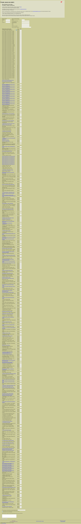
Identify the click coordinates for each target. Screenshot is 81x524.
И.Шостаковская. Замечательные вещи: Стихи (8, 487)
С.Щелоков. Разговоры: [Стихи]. (7, 495)
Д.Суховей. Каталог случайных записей (8, 440)
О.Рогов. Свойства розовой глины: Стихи (8, 387)
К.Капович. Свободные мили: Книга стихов (8, 255)
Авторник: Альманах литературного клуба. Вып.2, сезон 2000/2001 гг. (8, 95)
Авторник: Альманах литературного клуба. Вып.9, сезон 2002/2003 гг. (8, 104)
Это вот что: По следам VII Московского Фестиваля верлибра (8, 502)
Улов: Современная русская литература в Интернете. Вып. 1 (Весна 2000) (8, 463)
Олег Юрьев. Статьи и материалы (7, 506)
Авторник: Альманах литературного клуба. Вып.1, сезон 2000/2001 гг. (8, 84)
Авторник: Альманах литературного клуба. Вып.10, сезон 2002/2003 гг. (8, 86)
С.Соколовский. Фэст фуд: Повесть (7, 421)
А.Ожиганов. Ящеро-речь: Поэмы (7, 353)
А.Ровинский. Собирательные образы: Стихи (8, 385)
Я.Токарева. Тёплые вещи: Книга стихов (8, 450)
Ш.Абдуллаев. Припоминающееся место (8, 80)
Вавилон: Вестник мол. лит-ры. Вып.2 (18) (8, 157)
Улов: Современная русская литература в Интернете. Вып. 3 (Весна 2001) (8, 467)
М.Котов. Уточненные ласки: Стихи (7, 270)
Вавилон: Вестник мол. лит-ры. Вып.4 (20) (8, 159)
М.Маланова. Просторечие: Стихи (7, 311)
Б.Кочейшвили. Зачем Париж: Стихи (7, 273)
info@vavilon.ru (4, 523)
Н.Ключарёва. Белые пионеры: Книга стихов (8, 262)
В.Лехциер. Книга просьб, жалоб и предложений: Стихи (7, 291)
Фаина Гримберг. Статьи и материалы (7, 203)
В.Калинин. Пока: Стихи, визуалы (7, 248)
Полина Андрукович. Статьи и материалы (8, 113)
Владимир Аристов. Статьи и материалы (8, 120)
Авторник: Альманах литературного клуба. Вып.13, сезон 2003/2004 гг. (8, 90)
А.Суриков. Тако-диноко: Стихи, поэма (8, 442)
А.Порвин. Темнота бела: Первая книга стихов (9, 373)
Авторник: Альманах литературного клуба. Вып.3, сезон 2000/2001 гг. (8, 97)
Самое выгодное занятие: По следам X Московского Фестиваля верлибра (7, 395)
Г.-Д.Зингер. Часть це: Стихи (6, 230)
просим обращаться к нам (36, 11)
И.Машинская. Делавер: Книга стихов (7, 313)
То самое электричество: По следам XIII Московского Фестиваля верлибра (8, 449)
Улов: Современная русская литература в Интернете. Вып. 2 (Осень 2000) (8, 465)
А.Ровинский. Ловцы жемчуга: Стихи (7, 386)
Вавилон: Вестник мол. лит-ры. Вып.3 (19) (8, 158)
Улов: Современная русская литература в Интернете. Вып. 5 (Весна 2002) (8, 470)
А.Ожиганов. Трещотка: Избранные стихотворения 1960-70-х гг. (7, 352)
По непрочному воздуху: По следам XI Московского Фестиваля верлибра (7, 362)
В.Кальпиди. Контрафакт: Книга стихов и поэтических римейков (8, 252)
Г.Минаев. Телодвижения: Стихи (7, 321)
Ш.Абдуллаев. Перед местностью (7, 81)
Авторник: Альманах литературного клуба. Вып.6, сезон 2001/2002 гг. (8, 100)
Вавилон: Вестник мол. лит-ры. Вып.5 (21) (8, 160)
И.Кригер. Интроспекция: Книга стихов (8, 278)
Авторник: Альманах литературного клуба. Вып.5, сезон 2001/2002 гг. (8, 99)
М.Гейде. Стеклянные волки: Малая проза (8, 184)
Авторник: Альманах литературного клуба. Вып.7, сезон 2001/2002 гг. (8, 102)
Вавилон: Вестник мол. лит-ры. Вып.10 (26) (8, 156)
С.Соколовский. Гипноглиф (6, 422)
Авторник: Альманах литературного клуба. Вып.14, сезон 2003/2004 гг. (8, 91)
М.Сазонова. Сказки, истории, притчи (7, 393)
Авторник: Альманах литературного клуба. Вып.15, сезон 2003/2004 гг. (8, 93)
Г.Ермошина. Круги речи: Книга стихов (8, 217)
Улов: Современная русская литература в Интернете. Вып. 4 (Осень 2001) (8, 469)
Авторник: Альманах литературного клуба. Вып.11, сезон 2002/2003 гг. (8, 88)
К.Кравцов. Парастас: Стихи (6, 277)
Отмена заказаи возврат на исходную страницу (14, 521)
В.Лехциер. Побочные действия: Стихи (8, 292)
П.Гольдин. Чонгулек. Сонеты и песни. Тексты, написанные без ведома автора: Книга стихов (9, 196)
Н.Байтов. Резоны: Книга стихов (7, 124)
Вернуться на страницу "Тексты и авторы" (63, 521)
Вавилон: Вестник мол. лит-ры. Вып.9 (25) (8, 164)
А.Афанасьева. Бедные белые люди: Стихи (8, 123)
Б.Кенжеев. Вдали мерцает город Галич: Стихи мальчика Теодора (8, 259)
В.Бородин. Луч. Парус (5, 139)
